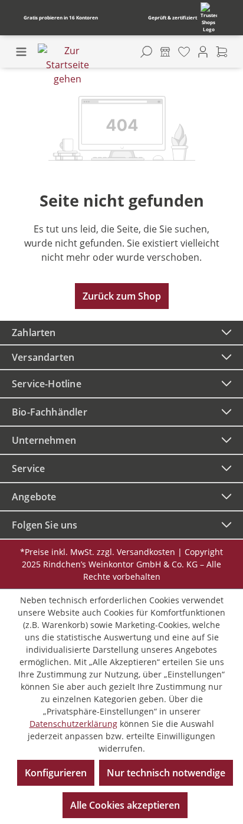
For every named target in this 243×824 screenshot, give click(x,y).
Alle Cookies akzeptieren (125, 805)
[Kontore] (165, 51)
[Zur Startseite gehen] (67, 65)
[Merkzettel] (184, 51)
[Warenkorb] (221, 51)
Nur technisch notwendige (166, 772)
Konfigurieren (56, 772)
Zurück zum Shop (122, 296)
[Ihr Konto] (202, 51)
